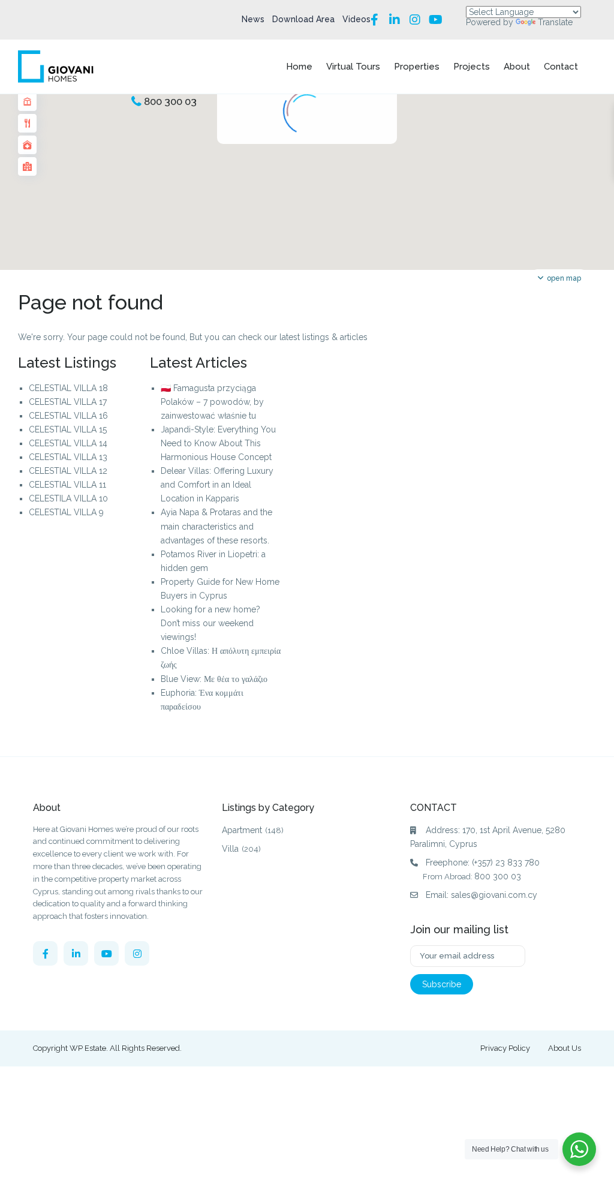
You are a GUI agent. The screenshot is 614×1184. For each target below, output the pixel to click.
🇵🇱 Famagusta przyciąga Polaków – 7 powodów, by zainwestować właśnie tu (212, 401)
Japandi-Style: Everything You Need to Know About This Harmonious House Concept (218, 443)
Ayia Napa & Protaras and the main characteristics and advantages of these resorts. (216, 526)
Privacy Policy (505, 1048)
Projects (471, 66)
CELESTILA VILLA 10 (68, 498)
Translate (555, 22)
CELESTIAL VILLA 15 (68, 429)
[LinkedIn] (395, 20)
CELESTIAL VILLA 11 (67, 484)
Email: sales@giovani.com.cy (481, 895)
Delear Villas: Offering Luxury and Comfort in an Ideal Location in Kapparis (217, 484)
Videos (356, 19)
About (517, 66)
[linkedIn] (76, 953)
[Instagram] (415, 20)
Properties (417, 66)
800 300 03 (170, 101)
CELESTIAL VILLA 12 (68, 471)
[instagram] (137, 953)
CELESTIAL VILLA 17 (68, 402)
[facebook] (45, 953)
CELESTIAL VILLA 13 (68, 457)
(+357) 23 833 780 (506, 862)
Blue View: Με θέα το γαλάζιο (214, 679)
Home (299, 66)
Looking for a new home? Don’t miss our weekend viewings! (210, 623)
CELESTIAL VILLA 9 (66, 512)
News (253, 19)
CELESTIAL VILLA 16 (68, 415)
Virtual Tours (353, 66)
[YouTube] (435, 20)
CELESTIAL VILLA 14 (68, 443)
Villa (230, 849)
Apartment (242, 830)
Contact (561, 66)
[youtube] (106, 953)
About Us (564, 1048)
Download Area (303, 19)
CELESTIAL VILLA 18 (68, 388)
